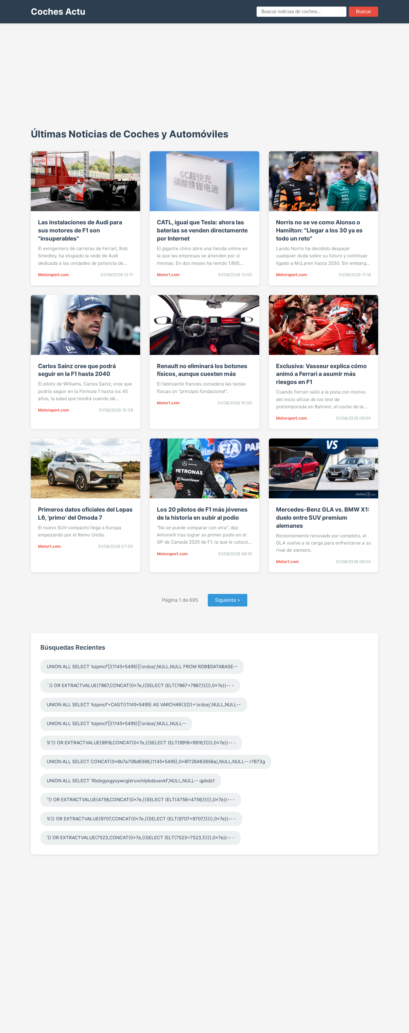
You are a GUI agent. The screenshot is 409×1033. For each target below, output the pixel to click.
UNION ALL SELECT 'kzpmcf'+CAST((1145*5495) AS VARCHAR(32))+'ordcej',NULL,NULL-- (144, 704)
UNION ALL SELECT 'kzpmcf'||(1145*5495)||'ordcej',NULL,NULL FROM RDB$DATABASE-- (142, 666)
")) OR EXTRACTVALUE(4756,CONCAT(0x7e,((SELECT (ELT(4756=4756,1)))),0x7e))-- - (141, 799)
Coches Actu (58, 11)
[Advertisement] (204, 75)
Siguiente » (227, 600)
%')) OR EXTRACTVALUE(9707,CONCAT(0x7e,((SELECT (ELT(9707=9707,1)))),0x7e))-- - (141, 819)
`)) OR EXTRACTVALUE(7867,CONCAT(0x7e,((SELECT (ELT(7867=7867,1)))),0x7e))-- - (140, 685)
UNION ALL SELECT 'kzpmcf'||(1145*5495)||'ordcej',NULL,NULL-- (116, 723)
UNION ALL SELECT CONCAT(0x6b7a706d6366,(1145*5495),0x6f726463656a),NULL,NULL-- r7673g (156, 761)
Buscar (363, 11)
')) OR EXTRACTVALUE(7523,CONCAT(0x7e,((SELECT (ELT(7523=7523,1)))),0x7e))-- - (140, 837)
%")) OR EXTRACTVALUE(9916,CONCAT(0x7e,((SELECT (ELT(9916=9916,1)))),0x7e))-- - (141, 742)
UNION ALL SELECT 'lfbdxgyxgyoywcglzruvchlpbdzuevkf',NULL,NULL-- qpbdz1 (131, 781)
